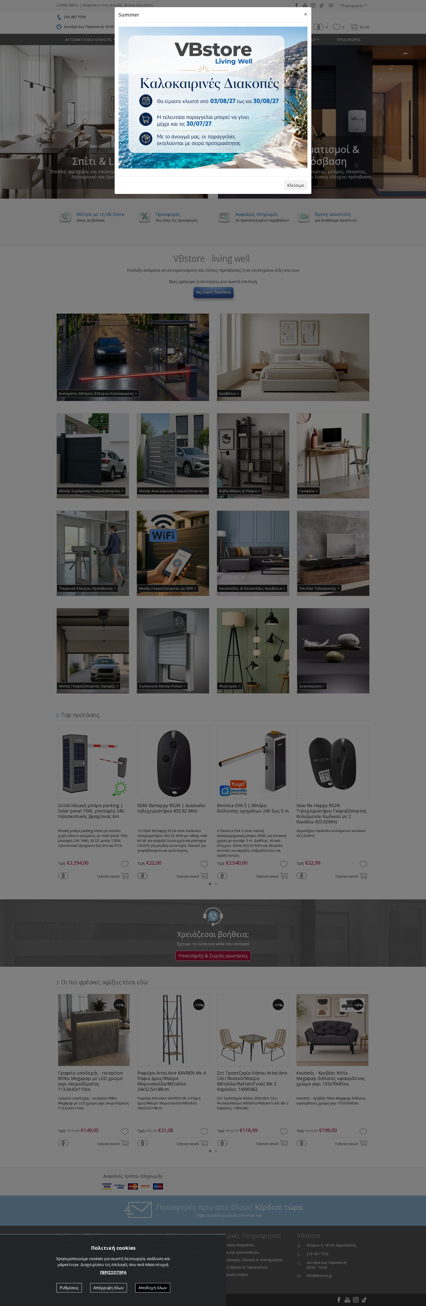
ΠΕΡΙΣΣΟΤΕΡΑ (113, 1272)
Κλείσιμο (295, 185)
